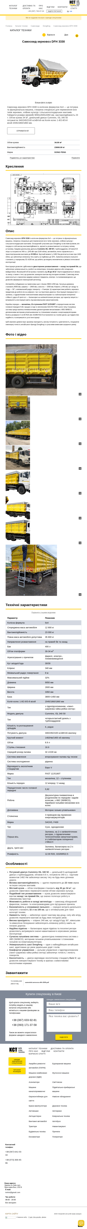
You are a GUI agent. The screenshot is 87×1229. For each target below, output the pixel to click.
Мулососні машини (60, 1073)
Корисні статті (75, 7)
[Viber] (14, 1169)
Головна (9, 26)
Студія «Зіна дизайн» (34, 1217)
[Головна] (76, 2)
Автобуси (56, 1121)
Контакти (62, 7)
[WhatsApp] (8, 1169)
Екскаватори (34, 1137)
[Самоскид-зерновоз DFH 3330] (43, 457)
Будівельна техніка (37, 1132)
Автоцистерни (35, 1116)
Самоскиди (35, 26)
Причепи (56, 1132)
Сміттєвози (57, 1082)
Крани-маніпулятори (38, 1106)
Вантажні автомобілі (38, 1121)
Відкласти (51, 35)
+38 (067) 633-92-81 (24, 1020)
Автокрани (57, 1111)
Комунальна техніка (61, 1116)
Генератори (57, 1137)
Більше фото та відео (43, 102)
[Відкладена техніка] (56, 34)
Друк (66, 35)
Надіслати (64, 1037)
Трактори (33, 1126)
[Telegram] (8, 1175)
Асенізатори (34, 1082)
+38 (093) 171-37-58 (24, 1024)
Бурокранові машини (61, 1064)
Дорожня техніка (59, 1106)
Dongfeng (46, 26)
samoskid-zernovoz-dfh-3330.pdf (37, 982)
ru (68, 11)
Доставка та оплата (29, 7)
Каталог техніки (13, 7)
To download (16, 981)
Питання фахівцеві (17, 1070)
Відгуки (51, 7)
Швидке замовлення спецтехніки (17, 1061)
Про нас (41, 7)
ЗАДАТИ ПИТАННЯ (54, 11)
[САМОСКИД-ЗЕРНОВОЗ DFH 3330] (43, 369)
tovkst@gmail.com (12, 1192)
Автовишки (34, 1111)
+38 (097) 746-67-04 (36, 11)
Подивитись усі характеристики (22, 158)
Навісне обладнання (61, 1097)
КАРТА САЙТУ (11, 1214)
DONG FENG (60, 152)
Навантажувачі (59, 1126)
